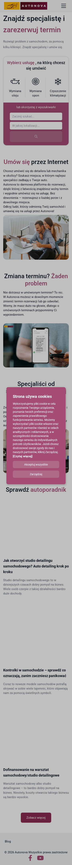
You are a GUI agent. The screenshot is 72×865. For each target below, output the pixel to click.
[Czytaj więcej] (22, 456)
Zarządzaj (36, 474)
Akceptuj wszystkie (36, 464)
